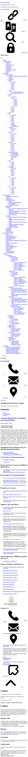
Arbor (7, 234)
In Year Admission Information (12, 352)
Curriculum (5, 73)
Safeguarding (9, 198)
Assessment (11, 79)
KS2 (12, 159)
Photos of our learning (16, 306)
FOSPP (7, 244)
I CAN (4, 539)
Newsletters (8, 229)
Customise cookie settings (16, 702)
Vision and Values (10, 65)
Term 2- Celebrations (18, 265)
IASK (4, 523)
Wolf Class (11, 332)
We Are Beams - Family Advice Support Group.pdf (14, 485)
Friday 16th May (15, 331)
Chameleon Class (12, 326)
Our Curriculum (9, 74)
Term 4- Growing (18, 311)
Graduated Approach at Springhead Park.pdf (12, 454)
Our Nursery (8, 67)
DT (9, 186)
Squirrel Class (12, 271)
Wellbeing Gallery (13, 225)
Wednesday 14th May (16, 328)
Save (12, 755)
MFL (10, 160)
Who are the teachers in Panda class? (19, 289)
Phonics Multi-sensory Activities (10, 579)
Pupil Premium (12, 203)
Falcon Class (11, 339)
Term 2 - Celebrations (18, 279)
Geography (11, 127)
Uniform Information (10, 238)
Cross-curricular (14, 126)
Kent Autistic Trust (7, 541)
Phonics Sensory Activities (9, 582)
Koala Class (11, 296)
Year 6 (12, 89)
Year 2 (12, 84)
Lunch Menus (9, 239)
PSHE (10, 112)
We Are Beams (6, 526)
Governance (8, 68)
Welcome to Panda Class (16, 288)
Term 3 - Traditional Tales (19, 280)
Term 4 (15, 103)
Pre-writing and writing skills (9, 500)
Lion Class (11, 317)
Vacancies (8, 71)
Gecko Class (11, 325)
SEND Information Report (9, 459)
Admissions (5, 345)
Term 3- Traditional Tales (19, 266)
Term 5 (15, 104)
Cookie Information (7, 658)
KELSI (5, 516)
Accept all (8, 702)
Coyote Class (11, 327)
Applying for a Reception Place (13, 348)
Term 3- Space (17, 310)
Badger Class (11, 316)
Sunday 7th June (15, 341)
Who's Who (8, 66)
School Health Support (8, 552)
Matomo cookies (7, 731)
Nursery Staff (14, 258)
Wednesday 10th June (16, 344)
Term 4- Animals (17, 267)
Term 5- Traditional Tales (19, 312)
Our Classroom (14, 257)
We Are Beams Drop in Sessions (10, 480)
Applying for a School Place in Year (13, 353)
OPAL (7, 72)
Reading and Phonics (13, 152)
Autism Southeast (7, 533)
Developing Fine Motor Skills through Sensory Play (14, 591)
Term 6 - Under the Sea (19, 285)
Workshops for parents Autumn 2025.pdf (12, 494)
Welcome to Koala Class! (16, 298)
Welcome (8, 62)
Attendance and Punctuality (12, 196)
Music (10, 81)
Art (9, 176)
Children (5, 253)
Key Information (6, 195)
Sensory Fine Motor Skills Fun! (10, 593)
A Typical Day (14, 260)
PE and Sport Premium (14, 204)
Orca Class (11, 337)
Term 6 (15, 105)
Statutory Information (10, 199)
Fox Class (11, 315)
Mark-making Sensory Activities (10, 572)
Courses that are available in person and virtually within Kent (17, 211)
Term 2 (15, 100)
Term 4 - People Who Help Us (20, 282)
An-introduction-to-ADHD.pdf (10, 561)
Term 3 (15, 101)
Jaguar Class (11, 321)
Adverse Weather (9, 247)
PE (9, 114)
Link (2, 19)
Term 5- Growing (18, 268)
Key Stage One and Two (16, 93)
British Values (9, 206)
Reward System (14, 155)
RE (9, 95)
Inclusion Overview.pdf (8, 452)
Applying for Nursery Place (12, 350)
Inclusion (11, 78)
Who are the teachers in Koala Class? (19, 299)
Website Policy (6, 659)
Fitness (12, 123)
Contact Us (8, 63)
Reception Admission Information (13, 347)
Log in (25, 52)
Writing (10, 94)
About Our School (7, 61)
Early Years (13, 82)
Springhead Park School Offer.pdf (10, 453)
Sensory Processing (7, 496)
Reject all (3, 702)
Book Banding (14, 153)
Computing (11, 166)
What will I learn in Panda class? (18, 290)
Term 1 (15, 99)
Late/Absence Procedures (11, 236)
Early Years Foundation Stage (17, 92)
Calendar (8, 250)
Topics (12, 261)
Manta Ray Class (12, 338)
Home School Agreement (11, 246)
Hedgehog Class (12, 256)
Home (4, 60)
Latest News (8, 230)
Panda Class (11, 287)
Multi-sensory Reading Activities (10, 570)
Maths (10, 90)
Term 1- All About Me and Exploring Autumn (20, 263)
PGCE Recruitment (10, 251)
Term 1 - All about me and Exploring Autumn (19, 278)
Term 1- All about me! (19, 307)
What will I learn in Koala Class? (18, 300)
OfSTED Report (9, 231)
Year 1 (12, 83)
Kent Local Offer (7, 510)
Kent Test (8, 197)
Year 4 (12, 87)
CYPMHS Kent (6, 513)
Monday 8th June (15, 342)
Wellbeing (13, 125)
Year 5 (12, 88)
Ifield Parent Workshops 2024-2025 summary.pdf (13, 472)
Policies (10, 201)
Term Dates (8, 228)
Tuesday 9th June (15, 343)
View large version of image (6, 426)
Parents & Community (8, 233)
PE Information (14, 318)
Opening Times (9, 235)
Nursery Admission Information (13, 349)
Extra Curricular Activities (11, 242)
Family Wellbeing (10, 252)
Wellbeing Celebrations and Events (16, 224)
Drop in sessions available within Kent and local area (14, 478)
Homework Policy (15, 323)
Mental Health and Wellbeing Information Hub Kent (14, 519)
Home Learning (14, 320)
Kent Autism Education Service (10, 548)
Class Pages (8, 255)
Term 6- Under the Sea (19, 269)
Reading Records (15, 154)
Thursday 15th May (15, 330)
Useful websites (14, 322)
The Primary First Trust (11, 69)
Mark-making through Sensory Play (11, 575)
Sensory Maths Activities (8, 586)
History (10, 132)
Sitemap (5, 657)
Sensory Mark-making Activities (10, 577)
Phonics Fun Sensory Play (9, 584)
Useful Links (9, 249)
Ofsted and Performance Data (15, 202)
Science (10, 142)
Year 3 (12, 85)
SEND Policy (6, 462)
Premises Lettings (10, 245)
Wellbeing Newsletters (13, 226)
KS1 (12, 158)
